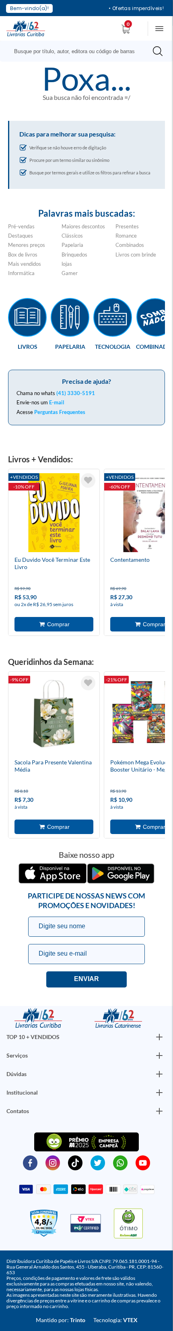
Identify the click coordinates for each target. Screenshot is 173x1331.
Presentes (127, 226)
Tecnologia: (115, 1320)
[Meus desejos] (88, 480)
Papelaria (72, 245)
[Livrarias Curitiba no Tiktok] (75, 1162)
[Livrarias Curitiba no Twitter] (98, 1162)
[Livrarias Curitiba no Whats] (120, 1162)
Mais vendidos (24, 264)
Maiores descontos (83, 226)
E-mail (56, 402)
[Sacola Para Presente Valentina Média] (53, 716)
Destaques (20, 235)
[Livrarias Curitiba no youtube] (143, 1162)
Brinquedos (74, 254)
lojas (67, 264)
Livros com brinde (135, 254)
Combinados (129, 245)
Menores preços (26, 245)
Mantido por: (60, 1320)
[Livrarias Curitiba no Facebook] (30, 1162)
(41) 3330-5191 (75, 393)
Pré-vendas (21, 226)
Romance (126, 235)
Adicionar (53, 624)
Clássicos (72, 235)
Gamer (70, 273)
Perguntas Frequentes (59, 412)
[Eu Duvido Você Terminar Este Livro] (53, 513)
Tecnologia (112, 346)
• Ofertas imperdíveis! (136, 8)
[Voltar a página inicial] (25, 27)
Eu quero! (86, 979)
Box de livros (22, 254)
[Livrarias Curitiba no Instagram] (52, 1162)
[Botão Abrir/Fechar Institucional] (159, 1037)
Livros (27, 346)
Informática (21, 273)
